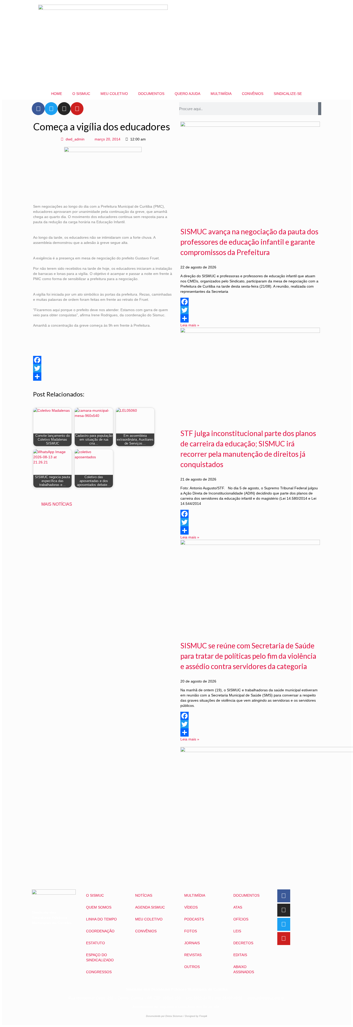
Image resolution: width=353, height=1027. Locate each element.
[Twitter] (51, 108)
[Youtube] (77, 108)
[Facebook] (38, 108)
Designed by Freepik (196, 1016)
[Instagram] (64, 108)
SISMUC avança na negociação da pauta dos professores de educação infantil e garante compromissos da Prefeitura (249, 242)
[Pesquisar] (319, 108)
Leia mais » (189, 325)
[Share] (103, 376)
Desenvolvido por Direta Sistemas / (165, 1016)
